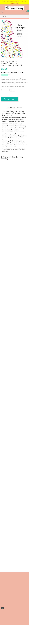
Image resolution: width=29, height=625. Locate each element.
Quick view (9, 194)
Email (1, 589)
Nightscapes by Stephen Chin (14, 393)
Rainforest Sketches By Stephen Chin (14, 345)
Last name (2, 598)
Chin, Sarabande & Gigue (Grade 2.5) (14, 246)
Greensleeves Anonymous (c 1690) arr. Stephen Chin (14, 491)
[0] (26, 12)
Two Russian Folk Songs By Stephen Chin (14, 198)
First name (2, 593)
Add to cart (11, 99)
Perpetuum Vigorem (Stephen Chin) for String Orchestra (14, 295)
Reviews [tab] (19, 107)
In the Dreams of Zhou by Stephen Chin (14, 442)
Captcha (2, 604)
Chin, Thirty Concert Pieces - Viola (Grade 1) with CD (14, 540)
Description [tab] (11, 107)
